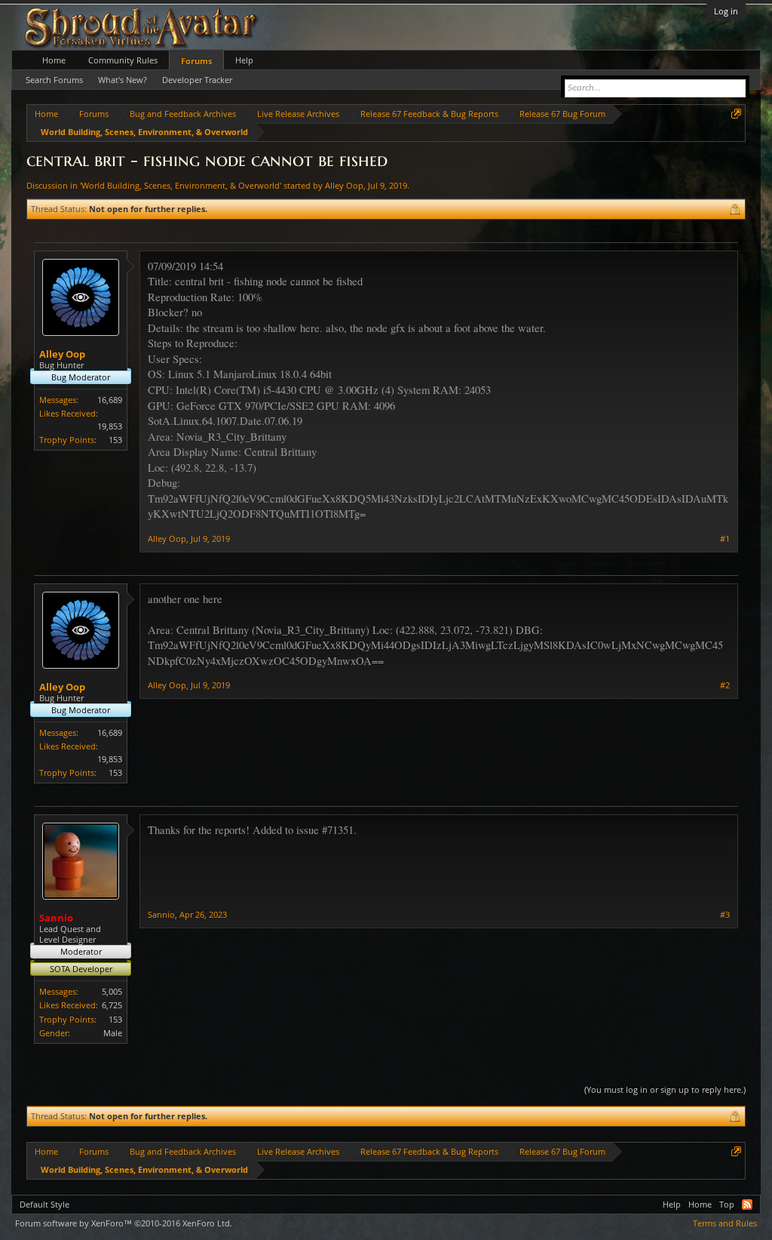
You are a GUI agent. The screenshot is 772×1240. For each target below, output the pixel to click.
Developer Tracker (197, 79)
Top (726, 1204)
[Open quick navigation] (736, 113)
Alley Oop (344, 185)
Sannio (161, 914)
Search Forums (54, 79)
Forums (196, 60)
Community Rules (123, 60)
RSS (747, 1204)
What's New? (122, 79)
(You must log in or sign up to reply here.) (665, 1089)
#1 (725, 539)
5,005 (112, 991)
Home (54, 60)
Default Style (44, 1204)
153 (115, 439)
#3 (725, 914)
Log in (726, 11)
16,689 (109, 399)
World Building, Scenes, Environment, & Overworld (180, 185)
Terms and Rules (725, 1223)
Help (244, 60)
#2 (725, 685)
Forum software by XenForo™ (123, 1223)
